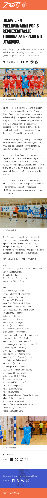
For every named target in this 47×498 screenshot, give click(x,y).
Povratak (8, 455)
